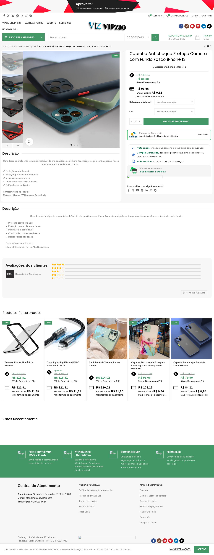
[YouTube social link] (192, 26)
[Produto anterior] (204, 46)
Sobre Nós (145, 517)
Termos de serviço (88, 501)
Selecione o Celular (139, 102)
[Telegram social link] (30, 15)
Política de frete (86, 506)
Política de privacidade (90, 495)
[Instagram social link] (186, 26)
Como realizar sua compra (153, 495)
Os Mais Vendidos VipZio (23, 46)
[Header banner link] (107, 6)
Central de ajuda (148, 501)
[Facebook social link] (4, 15)
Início (4, 46)
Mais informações (180, 549)
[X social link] (8, 15)
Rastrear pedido (148, 511)
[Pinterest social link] (17, 15)
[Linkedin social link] (22, 15)
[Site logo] (107, 26)
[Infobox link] (177, 37)
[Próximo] (210, 46)
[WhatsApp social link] (26, 15)
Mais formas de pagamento (150, 96)
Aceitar (201, 549)
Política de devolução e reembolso (96, 490)
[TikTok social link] (209, 26)
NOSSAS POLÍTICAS (89, 485)
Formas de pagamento (151, 506)
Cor (131, 111)
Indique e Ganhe (148, 522)
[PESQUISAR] (155, 37)
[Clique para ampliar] (29, 142)
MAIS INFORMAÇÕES (151, 485)
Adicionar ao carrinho (176, 121)
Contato (144, 490)
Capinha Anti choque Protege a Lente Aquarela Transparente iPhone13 (148, 365)
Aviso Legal (84, 511)
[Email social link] (13, 15)
